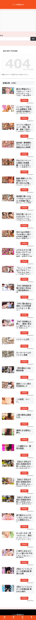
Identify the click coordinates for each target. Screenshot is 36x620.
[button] (32, 376)
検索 (1, 35)
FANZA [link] (24, 100)
